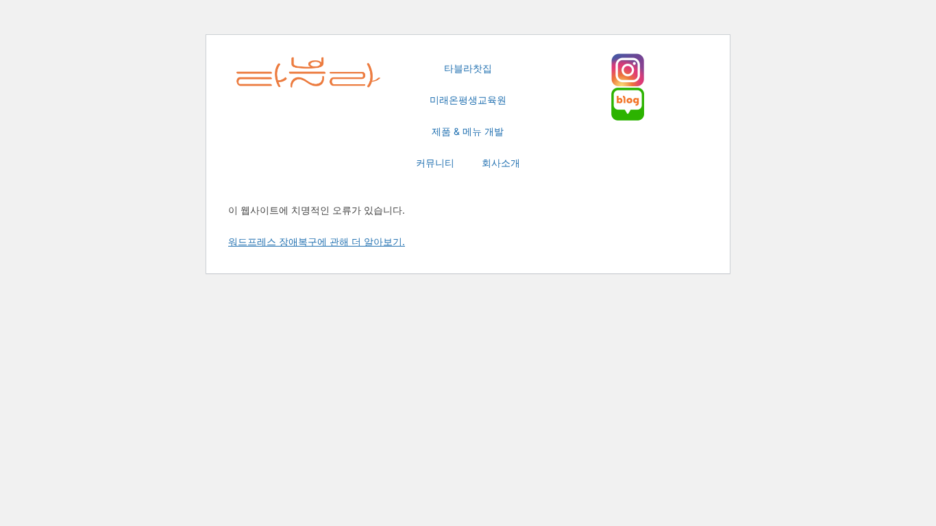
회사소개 (501, 162)
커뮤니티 (435, 162)
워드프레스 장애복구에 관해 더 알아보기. (316, 241)
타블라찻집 (468, 68)
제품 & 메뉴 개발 (468, 131)
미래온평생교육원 (468, 99)
